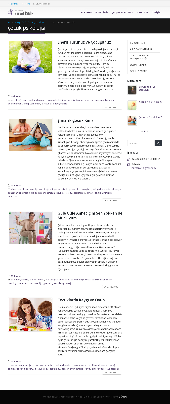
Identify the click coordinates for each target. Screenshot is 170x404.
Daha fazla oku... (112, 107)
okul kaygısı (98, 368)
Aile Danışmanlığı (141, 49)
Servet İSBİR (101, 12)
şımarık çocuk (94, 192)
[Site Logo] (22, 12)
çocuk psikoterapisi (74, 99)
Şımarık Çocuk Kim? (75, 120)
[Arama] (158, 143)
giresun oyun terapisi (72, 368)
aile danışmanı (18, 99)
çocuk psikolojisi (54, 99)
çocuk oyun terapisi (42, 365)
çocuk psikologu (36, 99)
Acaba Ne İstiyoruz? (150, 101)
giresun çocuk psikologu (59, 192)
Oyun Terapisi (138, 64)
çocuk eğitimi (46, 189)
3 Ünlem (123, 396)
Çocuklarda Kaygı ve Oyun (81, 300)
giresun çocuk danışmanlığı (57, 283)
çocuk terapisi (79, 365)
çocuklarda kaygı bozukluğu (101, 365)
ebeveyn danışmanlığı (96, 99)
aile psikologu (37, 279)
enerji (112, 99)
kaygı (87, 368)
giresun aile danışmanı (34, 192)
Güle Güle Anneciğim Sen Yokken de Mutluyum (90, 216)
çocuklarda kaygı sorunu (20, 368)
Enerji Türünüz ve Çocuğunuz (84, 42)
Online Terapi (138, 71)
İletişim (27, 3)
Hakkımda (14, 3)
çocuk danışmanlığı (28, 189)
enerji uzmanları (31, 103)
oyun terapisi (112, 368)
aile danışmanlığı (19, 279)
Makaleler (142, 12)
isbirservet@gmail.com (143, 167)
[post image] (30, 57)
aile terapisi (52, 279)
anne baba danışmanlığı (71, 279)
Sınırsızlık (107, 192)
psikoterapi (79, 192)
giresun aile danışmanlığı (54, 103)
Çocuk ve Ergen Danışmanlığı (140, 57)
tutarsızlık (13, 196)
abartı (14, 189)
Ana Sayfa (86, 12)
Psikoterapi (137, 42)
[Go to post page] (132, 90)
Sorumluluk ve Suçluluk (147, 88)
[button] (142, 131)
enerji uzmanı (15, 103)
